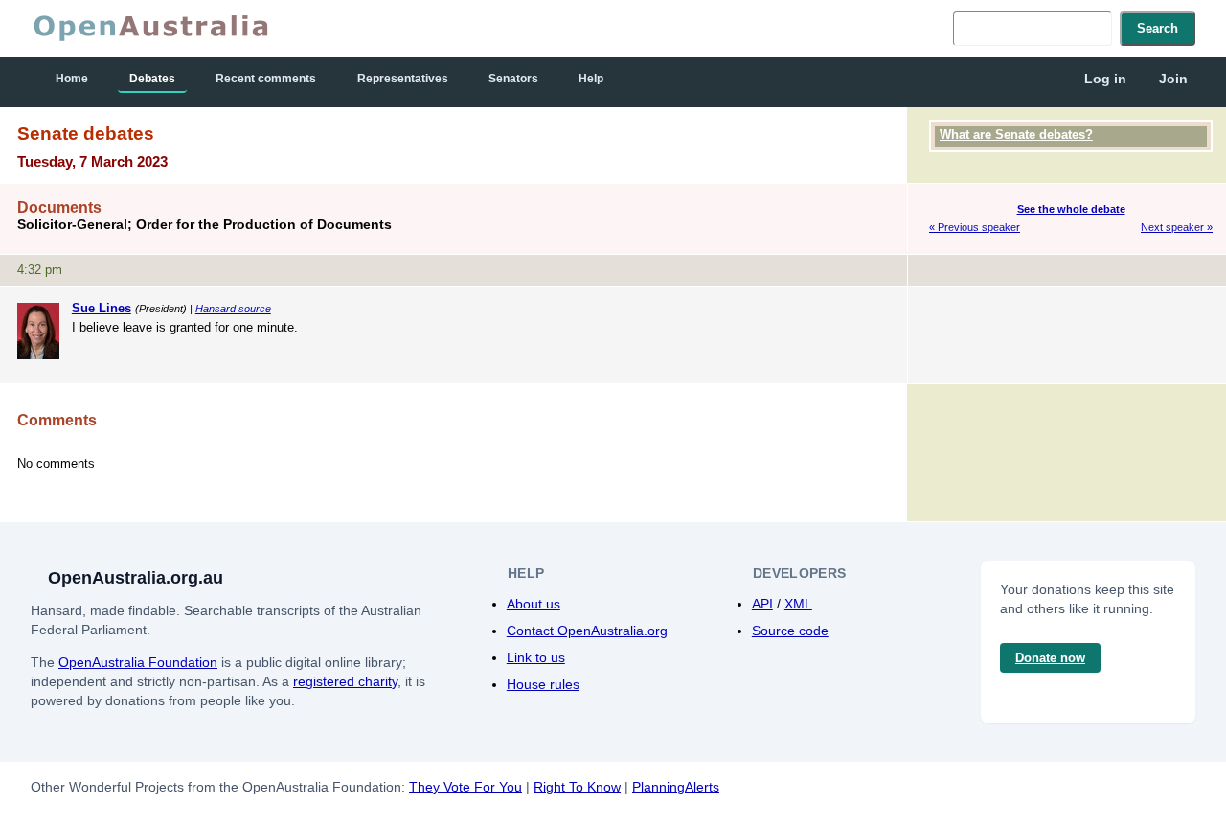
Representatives (402, 78)
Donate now (1050, 658)
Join (1173, 78)
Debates (152, 78)
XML (798, 603)
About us (533, 603)
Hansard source (233, 308)
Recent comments (266, 78)
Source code (790, 630)
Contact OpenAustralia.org (587, 630)
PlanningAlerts (675, 786)
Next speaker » (1177, 227)
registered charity (345, 681)
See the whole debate (1071, 209)
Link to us (536, 657)
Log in (1105, 78)
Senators (513, 78)
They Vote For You (465, 786)
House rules (543, 684)
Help (591, 78)
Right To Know (577, 786)
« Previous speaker (974, 227)
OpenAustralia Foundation (137, 662)
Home (72, 78)
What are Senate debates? (1016, 134)
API (762, 603)
